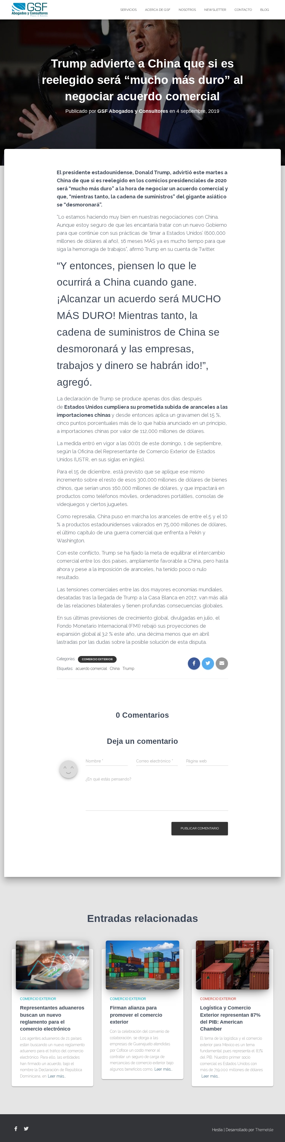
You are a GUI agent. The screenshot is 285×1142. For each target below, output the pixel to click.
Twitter (26, 1129)
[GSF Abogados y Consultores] (30, 10)
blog (264, 10)
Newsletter (215, 10)
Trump (128, 668)
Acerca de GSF (157, 10)
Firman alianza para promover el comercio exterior (136, 1014)
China (115, 668)
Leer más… (57, 1076)
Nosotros (187, 10)
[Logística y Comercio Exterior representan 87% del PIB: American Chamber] (232, 965)
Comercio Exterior (97, 659)
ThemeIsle (264, 1130)
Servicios (128, 10)
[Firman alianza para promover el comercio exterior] (142, 965)
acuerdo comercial (91, 668)
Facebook (16, 1129)
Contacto (243, 10)
